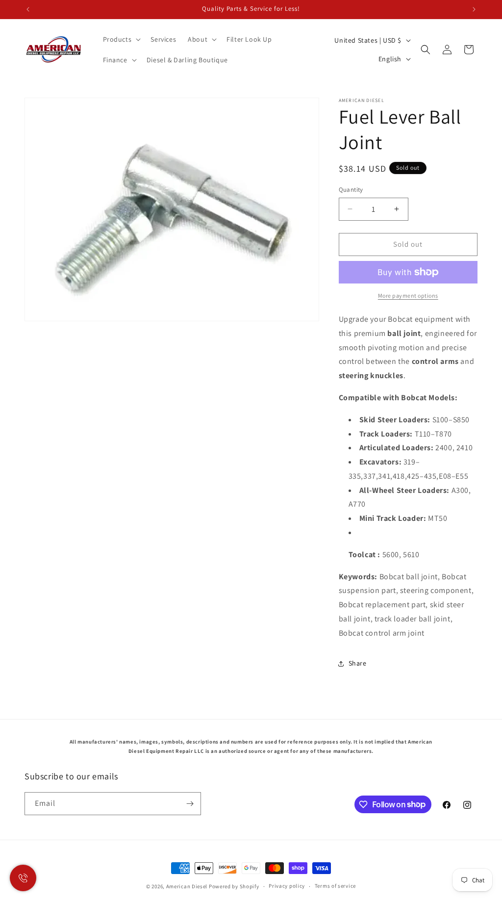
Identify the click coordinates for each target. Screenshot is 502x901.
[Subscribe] (190, 803)
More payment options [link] (408, 295)
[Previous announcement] (28, 9)
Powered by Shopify (234, 886)
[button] (121, 39)
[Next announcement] (474, 9)
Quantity (351, 189)
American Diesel (187, 886)
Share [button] (358, 663)
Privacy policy (287, 885)
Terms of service (335, 885)
